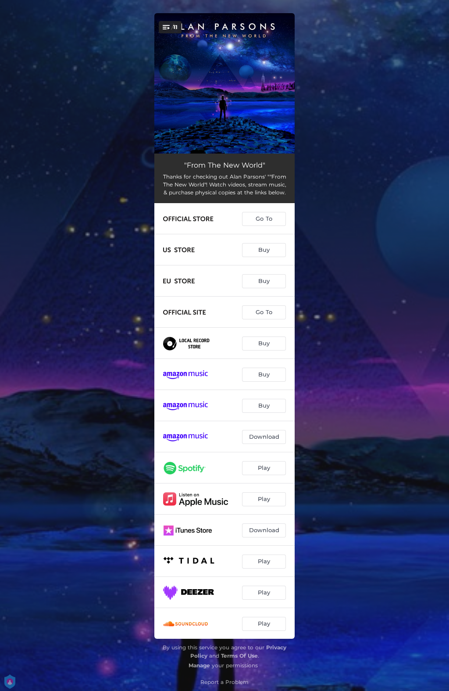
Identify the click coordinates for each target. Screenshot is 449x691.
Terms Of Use (239, 655)
